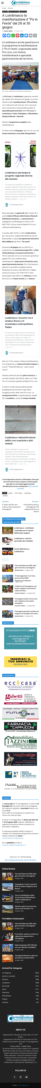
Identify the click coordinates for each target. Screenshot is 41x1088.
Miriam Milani (8, 31)
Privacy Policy (15, 1046)
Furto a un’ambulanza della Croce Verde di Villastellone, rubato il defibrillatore (25, 897)
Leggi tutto (23, 199)
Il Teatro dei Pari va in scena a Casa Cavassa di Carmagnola (11, 507)
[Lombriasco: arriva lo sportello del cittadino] (7, 541)
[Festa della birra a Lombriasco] (7, 551)
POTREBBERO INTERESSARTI (13, 519)
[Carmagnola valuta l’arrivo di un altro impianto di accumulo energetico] (7, 601)
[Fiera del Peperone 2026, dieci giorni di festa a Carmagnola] (7, 568)
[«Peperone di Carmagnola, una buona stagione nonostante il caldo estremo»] (7, 589)
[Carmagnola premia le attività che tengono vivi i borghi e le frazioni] (7, 614)
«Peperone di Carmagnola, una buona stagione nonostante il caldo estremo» (26, 588)
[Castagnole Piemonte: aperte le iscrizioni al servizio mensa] (7, 958)
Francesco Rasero (20, 593)
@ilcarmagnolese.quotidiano (20, 860)
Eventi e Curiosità (13, 11)
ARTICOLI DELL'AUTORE (11, 522)
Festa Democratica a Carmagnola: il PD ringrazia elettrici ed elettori (31, 508)
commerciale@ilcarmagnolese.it (14, 845)
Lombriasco (23, 11)
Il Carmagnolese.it (23, 1085)
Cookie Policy (26, 1046)
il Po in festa (18, 493)
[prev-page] (3, 559)
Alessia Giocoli (19, 570)
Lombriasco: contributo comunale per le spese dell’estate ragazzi (24, 530)
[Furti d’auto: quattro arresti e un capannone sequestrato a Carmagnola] (7, 937)
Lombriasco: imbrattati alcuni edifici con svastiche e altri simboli (20, 440)
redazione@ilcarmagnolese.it (13, 838)
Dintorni (10, 8)
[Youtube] (26, 1077)
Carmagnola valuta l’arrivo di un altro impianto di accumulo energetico (26, 601)
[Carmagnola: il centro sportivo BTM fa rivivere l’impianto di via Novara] (7, 887)
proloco (5, 495)
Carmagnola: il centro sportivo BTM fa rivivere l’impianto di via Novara (26, 886)
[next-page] (7, 559)
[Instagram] (20, 1077)
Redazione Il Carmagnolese (23, 580)
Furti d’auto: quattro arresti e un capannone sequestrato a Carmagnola (26, 936)
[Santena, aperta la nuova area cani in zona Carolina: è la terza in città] (7, 909)
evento (10, 493)
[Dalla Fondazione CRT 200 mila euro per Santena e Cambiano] (7, 948)
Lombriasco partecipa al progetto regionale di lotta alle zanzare (18, 175)
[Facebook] (14, 1077)
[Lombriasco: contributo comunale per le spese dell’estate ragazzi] (7, 530)
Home (4, 8)
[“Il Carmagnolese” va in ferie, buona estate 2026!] (7, 578)
